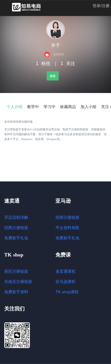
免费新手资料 (16, 292)
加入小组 (88, 106)
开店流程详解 (16, 217)
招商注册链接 (16, 227)
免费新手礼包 (16, 238)
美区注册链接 (16, 271)
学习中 (50, 106)
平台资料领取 (67, 227)
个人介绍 (14, 106)
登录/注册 (101, 5)
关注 (53, 76)
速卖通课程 (65, 271)
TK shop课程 (67, 292)
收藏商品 (68, 106)
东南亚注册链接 (18, 281)
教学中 (33, 106)
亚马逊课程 (65, 281)
